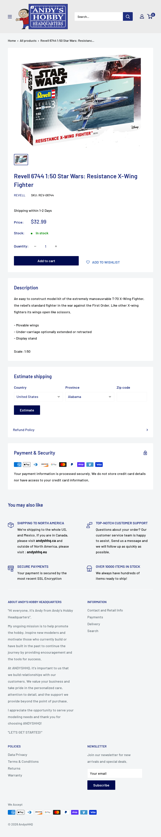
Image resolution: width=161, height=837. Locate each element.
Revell (19, 195)
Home (12, 40)
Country (20, 387)
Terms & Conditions (23, 761)
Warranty (15, 775)
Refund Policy (24, 430)
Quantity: (21, 246)
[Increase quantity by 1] (56, 246)
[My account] (142, 16)
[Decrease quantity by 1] (35, 246)
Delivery (93, 624)
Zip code (123, 387)
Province (72, 387)
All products (28, 40)
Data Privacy (17, 754)
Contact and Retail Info (105, 610)
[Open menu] (10, 16)
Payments (95, 617)
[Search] (128, 16)
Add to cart (46, 261)
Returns (14, 768)
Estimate (27, 410)
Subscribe (101, 785)
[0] (149, 16)
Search (92, 631)
